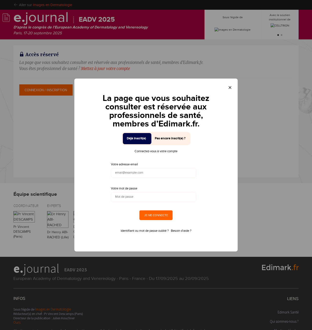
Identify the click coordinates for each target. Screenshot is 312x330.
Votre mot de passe (124, 188)
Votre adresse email (124, 164)
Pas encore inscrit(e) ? (170, 138)
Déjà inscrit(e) (136, 138)
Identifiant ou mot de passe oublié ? (145, 231)
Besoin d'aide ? (181, 231)
